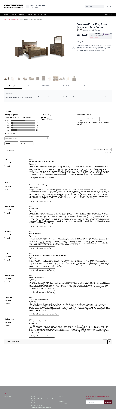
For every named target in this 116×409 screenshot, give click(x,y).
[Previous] (6, 48)
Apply (91, 37)
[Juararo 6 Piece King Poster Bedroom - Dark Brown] (40, 48)
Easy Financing (7, 399)
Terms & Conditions (63, 403)
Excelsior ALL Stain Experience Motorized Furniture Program (44, 399)
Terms (96, 37)
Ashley (80, 30)
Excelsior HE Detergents (37, 405)
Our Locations (62, 399)
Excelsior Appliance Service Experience (41, 407)
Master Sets (15, 19)
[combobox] (94, 6)
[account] (110, 6)
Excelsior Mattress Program (38, 402)
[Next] (73, 48)
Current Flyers (7, 396)
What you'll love (81, 42)
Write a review (93, 29)
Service (33, 396)
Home (5, 19)
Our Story (61, 396)
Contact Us (61, 401)
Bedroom (10, 19)
